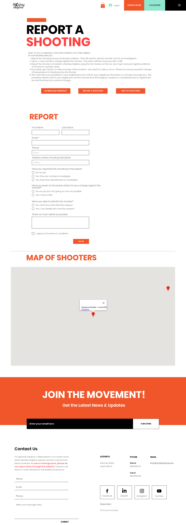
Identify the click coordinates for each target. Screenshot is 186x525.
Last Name (67, 127)
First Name (37, 127)
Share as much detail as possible (50, 214)
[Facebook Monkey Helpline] (107, 491)
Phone (35, 148)
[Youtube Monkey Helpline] (159, 491)
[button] (102, 5)
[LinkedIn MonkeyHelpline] (124, 491)
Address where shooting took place (51, 158)
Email (34, 138)
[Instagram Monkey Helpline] (142, 491)
